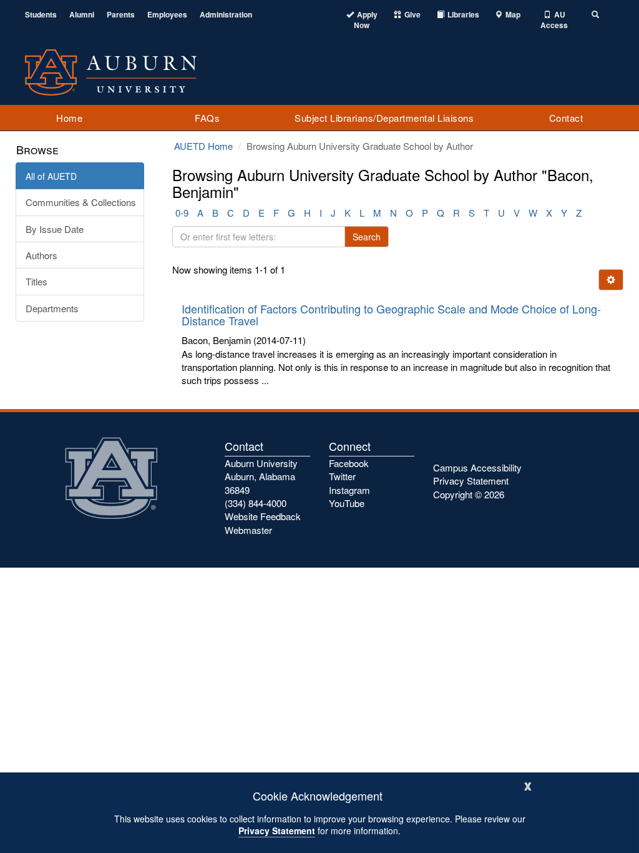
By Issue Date (55, 228)
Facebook (349, 463)
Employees (167, 14)
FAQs (207, 117)
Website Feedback (263, 516)
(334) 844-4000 (255, 503)
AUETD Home (203, 145)
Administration (226, 14)
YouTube (346, 503)
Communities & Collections (81, 202)
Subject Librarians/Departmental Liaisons (384, 117)
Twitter (342, 476)
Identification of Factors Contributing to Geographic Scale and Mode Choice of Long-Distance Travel (391, 314)
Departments (52, 308)
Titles (36, 281)
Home (69, 117)
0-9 (181, 212)
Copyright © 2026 (468, 494)
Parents (121, 14)
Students (41, 14)
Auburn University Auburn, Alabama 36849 (261, 476)
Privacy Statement (276, 830)
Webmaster (248, 529)
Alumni (81, 14)
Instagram (349, 489)
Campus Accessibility (477, 467)
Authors (41, 255)
